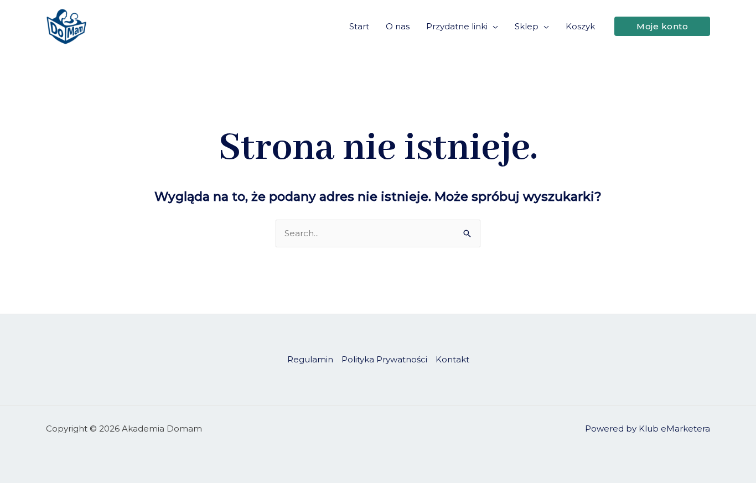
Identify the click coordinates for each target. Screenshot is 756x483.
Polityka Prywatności (384, 359)
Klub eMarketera (674, 428)
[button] (662, 26)
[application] (493, 26)
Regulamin (310, 359)
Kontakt (452, 359)
